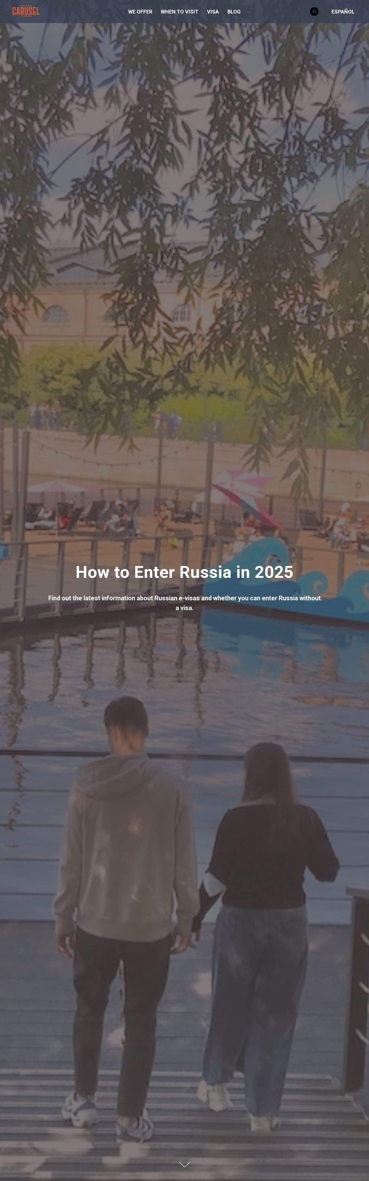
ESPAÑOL (343, 12)
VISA (213, 12)
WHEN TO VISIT (179, 12)
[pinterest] (314, 11)
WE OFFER (140, 12)
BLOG (234, 12)
